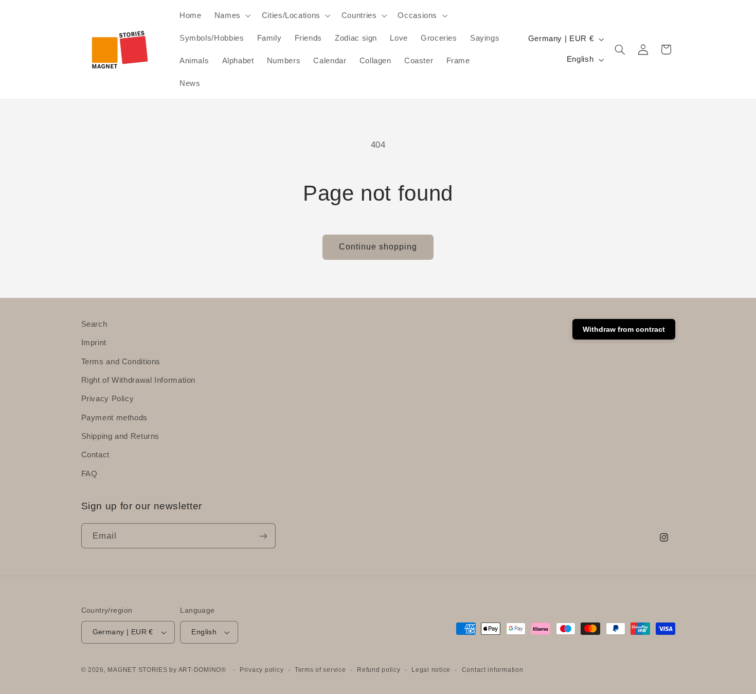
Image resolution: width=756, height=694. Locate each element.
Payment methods (114, 418)
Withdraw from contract (624, 329)
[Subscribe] (263, 535)
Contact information (493, 670)
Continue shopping (378, 246)
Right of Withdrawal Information (138, 380)
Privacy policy (261, 670)
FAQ (89, 474)
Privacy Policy (107, 399)
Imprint (93, 343)
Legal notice (431, 670)
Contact (95, 455)
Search (94, 324)
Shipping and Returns (120, 436)
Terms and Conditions (121, 362)
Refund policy (379, 670)
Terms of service (320, 670)
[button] (231, 15)
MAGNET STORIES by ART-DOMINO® (166, 670)
